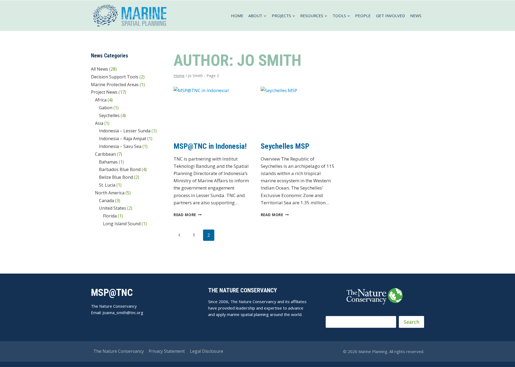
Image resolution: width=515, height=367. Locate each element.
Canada (106, 201)
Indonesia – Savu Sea (120, 146)
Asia (99, 123)
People (363, 15)
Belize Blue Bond (116, 177)
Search (411, 322)
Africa (100, 100)
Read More (188, 214)
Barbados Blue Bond (120, 169)
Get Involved (390, 15)
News (415, 15)
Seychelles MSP (285, 146)
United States (112, 208)
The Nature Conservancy (118, 351)
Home (237, 15)
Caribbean (105, 154)
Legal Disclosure (206, 351)
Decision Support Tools (114, 77)
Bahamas (108, 162)
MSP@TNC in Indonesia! (210, 146)
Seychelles (109, 115)
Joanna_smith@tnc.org (122, 312)
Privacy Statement (167, 351)
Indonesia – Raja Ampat (122, 138)
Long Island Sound (122, 224)
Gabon (105, 108)
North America (109, 193)
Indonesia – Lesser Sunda (124, 131)
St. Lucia (107, 185)
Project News (104, 92)
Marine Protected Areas (115, 85)
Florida (110, 216)
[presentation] (212, 112)
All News (99, 69)
